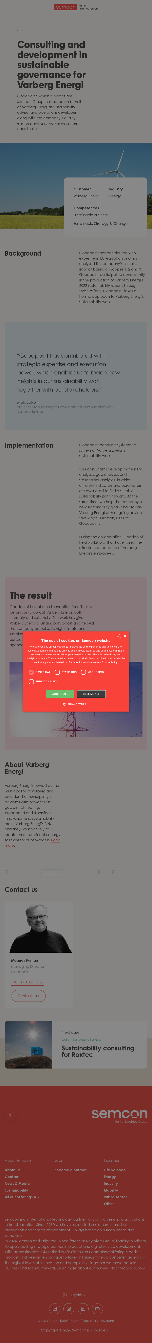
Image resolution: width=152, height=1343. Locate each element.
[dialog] (76, 671)
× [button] (124, 636)
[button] (76, 704)
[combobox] (119, 636)
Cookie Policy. (110, 662)
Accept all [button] (60, 694)
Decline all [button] (91, 694)
